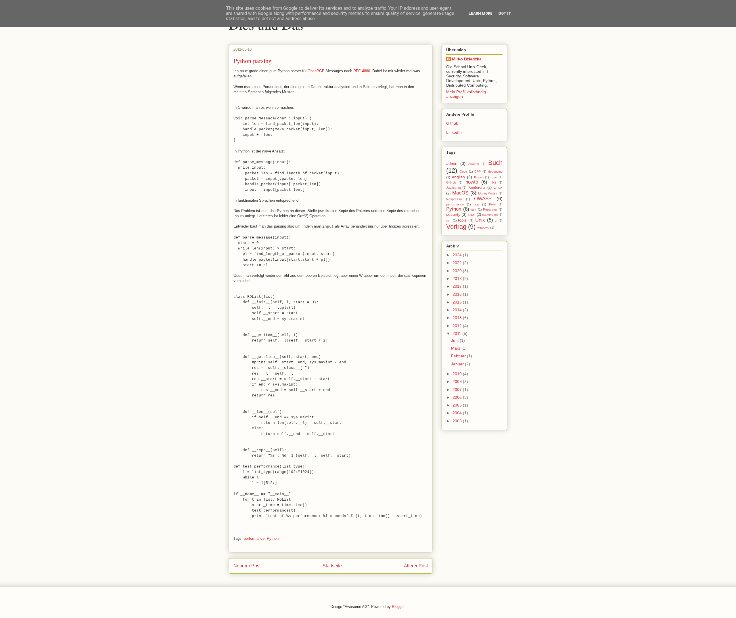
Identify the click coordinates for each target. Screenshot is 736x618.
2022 (458, 262)
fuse (494, 177)
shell (472, 215)
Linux (498, 188)
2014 (458, 310)
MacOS (460, 193)
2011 (457, 333)
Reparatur (490, 209)
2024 (458, 255)
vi (496, 220)
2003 (458, 421)
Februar (459, 356)
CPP (477, 171)
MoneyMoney (487, 193)
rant (473, 209)
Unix (480, 220)
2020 (458, 270)
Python (273, 538)
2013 (458, 317)
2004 (458, 413)
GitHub (451, 182)
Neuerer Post (246, 565)
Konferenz (476, 188)
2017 (458, 286)
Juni (455, 340)
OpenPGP (316, 71)
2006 (458, 397)
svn (448, 220)
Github (452, 123)
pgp (476, 204)
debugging (495, 171)
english (458, 177)
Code (463, 171)
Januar (458, 364)
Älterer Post (416, 565)
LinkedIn (454, 132)
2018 (458, 278)
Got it (504, 13)
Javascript (453, 187)
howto (471, 182)
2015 (458, 302)
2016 (458, 294)
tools (462, 220)
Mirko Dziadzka (467, 59)
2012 (458, 325)
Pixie (492, 204)
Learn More (480, 13)
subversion (490, 214)
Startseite (332, 565)
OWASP (483, 198)
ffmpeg (479, 177)
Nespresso (454, 199)
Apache (473, 163)
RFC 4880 (361, 71)
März (456, 348)
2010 (458, 373)
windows (483, 227)
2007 (458, 389)
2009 (458, 381)
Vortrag (456, 226)
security (453, 214)
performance (254, 538)
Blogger (398, 606)
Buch (495, 162)
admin (451, 163)
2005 (458, 405)
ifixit (493, 182)
